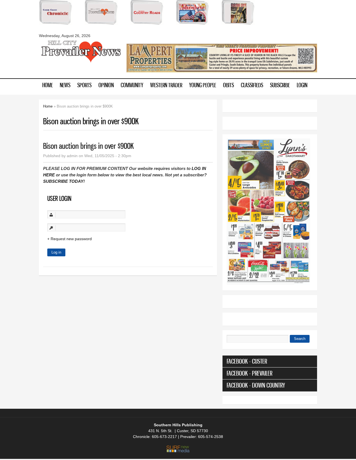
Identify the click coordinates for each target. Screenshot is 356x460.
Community (132, 85)
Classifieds (252, 85)
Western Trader (166, 85)
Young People (202, 85)
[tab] (269, 361)
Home (47, 85)
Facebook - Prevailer (249, 373)
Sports (84, 85)
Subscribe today (63, 181)
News (65, 85)
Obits (228, 85)
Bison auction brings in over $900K (88, 146)
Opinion (106, 85)
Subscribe (280, 85)
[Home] (80, 62)
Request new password (71, 239)
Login (302, 85)
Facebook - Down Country (256, 385)
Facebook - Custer (247, 361)
